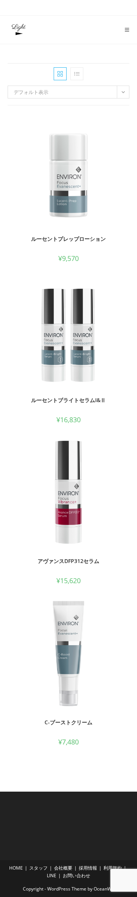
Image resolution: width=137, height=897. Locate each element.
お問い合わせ (76, 875)
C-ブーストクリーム (68, 722)
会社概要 (63, 868)
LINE (51, 875)
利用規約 (113, 868)
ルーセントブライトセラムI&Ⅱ (68, 400)
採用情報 (88, 868)
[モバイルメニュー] (124, 29)
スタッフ (38, 868)
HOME (16, 868)
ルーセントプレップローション (68, 238)
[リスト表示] (76, 73)
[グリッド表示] (60, 73)
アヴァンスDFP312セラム (68, 561)
